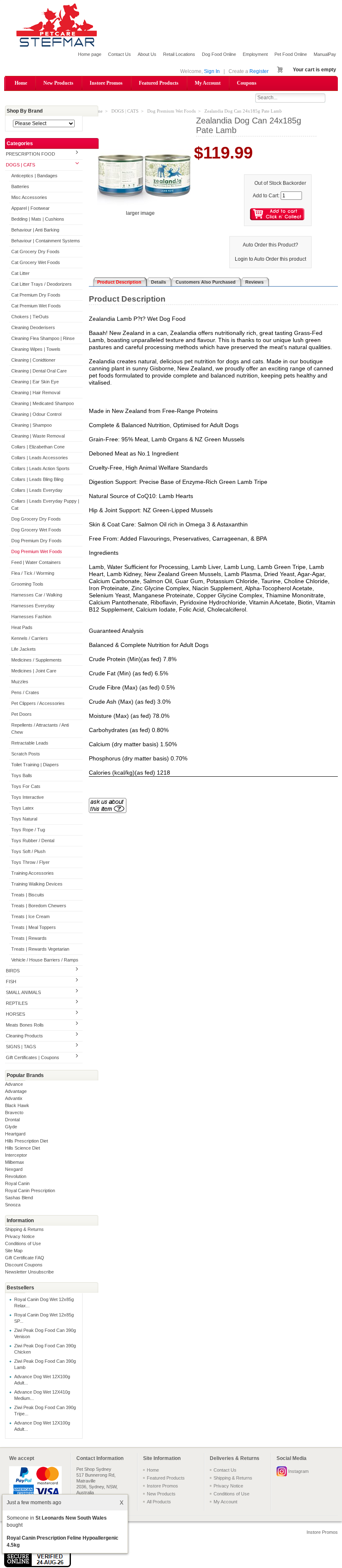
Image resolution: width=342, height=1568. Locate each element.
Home (21, 83)
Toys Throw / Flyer (30, 862)
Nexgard (14, 1169)
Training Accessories (32, 873)
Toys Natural (24, 818)
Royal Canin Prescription (30, 1190)
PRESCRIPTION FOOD (30, 153)
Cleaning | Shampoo (31, 425)
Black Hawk (17, 1105)
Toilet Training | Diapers (35, 764)
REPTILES (17, 1003)
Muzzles (19, 681)
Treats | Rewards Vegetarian (40, 948)
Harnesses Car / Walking (36, 594)
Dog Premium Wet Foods (36, 551)
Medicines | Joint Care (33, 670)
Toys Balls (21, 775)
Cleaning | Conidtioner (33, 359)
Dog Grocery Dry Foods (36, 518)
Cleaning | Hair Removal (35, 392)
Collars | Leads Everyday (37, 490)
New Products (58, 83)
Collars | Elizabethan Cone (38, 446)
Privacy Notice (20, 1236)
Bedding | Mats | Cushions (37, 218)
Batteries (20, 186)
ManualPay (325, 54)
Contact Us (119, 54)
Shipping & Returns (24, 1229)
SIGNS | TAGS (21, 1046)
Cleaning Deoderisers (33, 327)
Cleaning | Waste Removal (38, 435)
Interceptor (16, 1155)
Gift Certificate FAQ (24, 1257)
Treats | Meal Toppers (33, 927)
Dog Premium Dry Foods (36, 540)
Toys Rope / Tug (28, 829)
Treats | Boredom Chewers (38, 905)
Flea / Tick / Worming (32, 573)
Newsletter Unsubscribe (29, 1271)
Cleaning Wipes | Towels (35, 349)
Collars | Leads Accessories (39, 457)
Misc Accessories (29, 197)
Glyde (11, 1126)
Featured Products (159, 83)
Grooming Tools (27, 583)
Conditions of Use (23, 1243)
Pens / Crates (25, 692)
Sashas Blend (19, 1197)
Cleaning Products (24, 1035)
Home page (89, 54)
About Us (147, 54)
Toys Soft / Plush (28, 851)
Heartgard (15, 1133)
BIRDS (13, 970)
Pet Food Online (290, 54)
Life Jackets (23, 649)
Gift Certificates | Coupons (32, 1057)
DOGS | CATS (20, 164)
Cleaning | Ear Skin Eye (35, 381)
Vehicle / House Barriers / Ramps (44, 959)
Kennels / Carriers (29, 638)
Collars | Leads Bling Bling (37, 479)
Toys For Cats (25, 786)
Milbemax (14, 1162)
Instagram (298, 1471)
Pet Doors (21, 714)
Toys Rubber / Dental (32, 840)
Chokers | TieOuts (30, 316)
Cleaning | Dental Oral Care (39, 370)
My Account (208, 83)
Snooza (12, 1204)
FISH (11, 981)
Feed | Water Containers (36, 562)
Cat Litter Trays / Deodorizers (41, 284)
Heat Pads (22, 627)
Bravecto (14, 1112)
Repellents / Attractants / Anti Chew (40, 728)
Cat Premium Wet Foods (36, 305)
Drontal (12, 1119)
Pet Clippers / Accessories (38, 703)
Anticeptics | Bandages (34, 175)
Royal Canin (17, 1183)
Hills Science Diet (22, 1147)
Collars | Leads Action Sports (40, 468)
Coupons (246, 83)
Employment (255, 54)
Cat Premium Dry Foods (35, 294)
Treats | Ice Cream (30, 916)
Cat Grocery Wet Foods (35, 262)
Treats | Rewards (29, 938)
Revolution (15, 1176)
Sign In (212, 71)
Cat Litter (20, 273)
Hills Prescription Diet (26, 1140)
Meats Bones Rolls (25, 1024)
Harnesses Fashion (31, 616)
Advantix (14, 1098)
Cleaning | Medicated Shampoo (42, 403)
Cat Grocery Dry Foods (35, 251)
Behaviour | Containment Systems (45, 240)
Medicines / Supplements (36, 659)
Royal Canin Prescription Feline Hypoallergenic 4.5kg (62, 1541)
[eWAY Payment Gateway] (37, 1565)
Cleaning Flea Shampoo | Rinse (43, 338)
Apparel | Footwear (30, 208)
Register (259, 71)
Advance (14, 1084)
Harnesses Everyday (33, 605)
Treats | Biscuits (27, 894)
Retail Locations (179, 54)
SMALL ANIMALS (23, 992)
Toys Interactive (27, 797)
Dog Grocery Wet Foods (36, 529)
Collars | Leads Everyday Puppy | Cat (45, 504)
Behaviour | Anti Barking (35, 229)
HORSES (15, 1014)
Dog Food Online (219, 54)
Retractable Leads (29, 742)
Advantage (16, 1091)
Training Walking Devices (37, 883)
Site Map (14, 1250)
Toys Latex (22, 807)
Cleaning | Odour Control (36, 414)
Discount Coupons (24, 1264)
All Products (159, 1501)
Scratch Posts (25, 753)
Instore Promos (106, 83)
